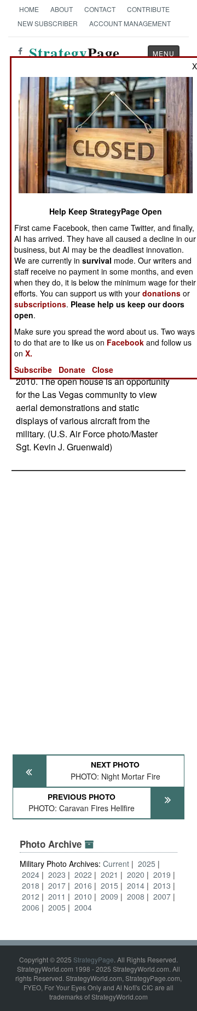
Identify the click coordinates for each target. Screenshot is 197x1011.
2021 (109, 874)
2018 (30, 885)
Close (102, 369)
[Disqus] (98, 607)
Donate (72, 369)
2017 (57, 885)
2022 (83, 874)
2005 (57, 907)
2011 (57, 896)
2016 (83, 885)
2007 (162, 896)
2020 (135, 874)
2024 (30, 874)
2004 (83, 907)
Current (117, 863)
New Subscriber (48, 23)
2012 (30, 896)
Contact (99, 9)
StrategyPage (93, 959)
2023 (57, 874)
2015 (109, 885)
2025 (146, 863)
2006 (30, 907)
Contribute (148, 9)
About (61, 9)
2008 (135, 896)
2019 (162, 874)
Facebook (125, 342)
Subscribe (33, 369)
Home (29, 9)
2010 (83, 896)
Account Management (130, 23)
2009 (109, 896)
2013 (162, 885)
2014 (135, 885)
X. (28, 353)
